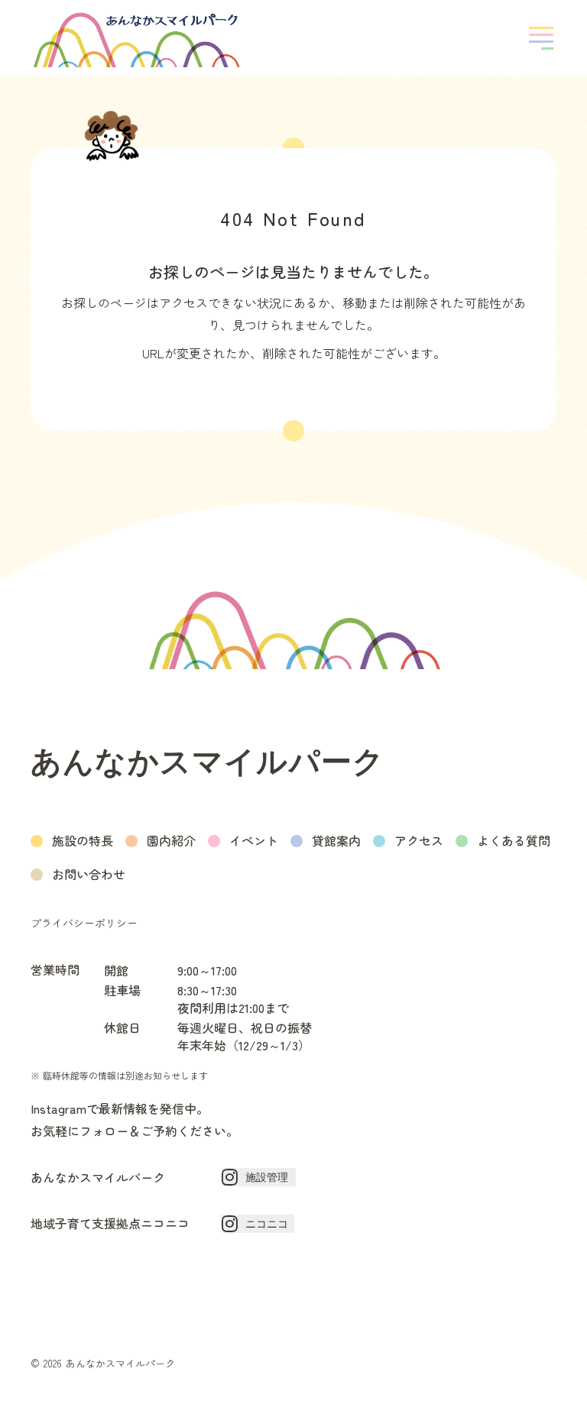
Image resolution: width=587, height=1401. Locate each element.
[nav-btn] (541, 38)
